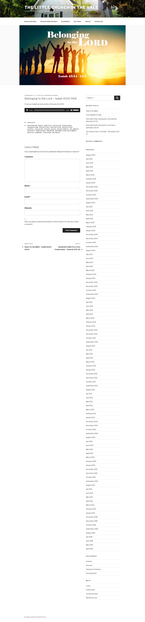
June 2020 (89, 445)
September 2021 (92, 386)
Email (28, 197)
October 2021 (91, 382)
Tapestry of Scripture (93, 569)
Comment (29, 157)
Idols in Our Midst (92, 111)
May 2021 (89, 402)
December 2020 (92, 421)
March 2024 (90, 270)
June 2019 (89, 493)
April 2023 (89, 314)
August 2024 (90, 250)
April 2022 (89, 358)
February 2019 (91, 509)
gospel (30, 129)
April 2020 (89, 453)
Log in (88, 586)
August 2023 (90, 298)
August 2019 (90, 485)
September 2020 (92, 433)
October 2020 (91, 429)
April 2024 (89, 266)
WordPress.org (91, 598)
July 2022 (89, 350)
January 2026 (90, 183)
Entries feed (90, 590)
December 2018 (91, 517)
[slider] (76, 110)
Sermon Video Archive (48, 21)
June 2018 (89, 541)
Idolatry (39, 129)
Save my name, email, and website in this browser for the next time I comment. (52, 223)
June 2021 (89, 398)
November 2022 (92, 334)
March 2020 (90, 457)
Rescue (30, 132)
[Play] (27, 110)
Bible (40, 125)
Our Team (77, 21)
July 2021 (89, 394)
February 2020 (91, 461)
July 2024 (89, 254)
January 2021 (90, 417)
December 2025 (92, 187)
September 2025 (92, 199)
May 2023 (89, 310)
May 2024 (89, 262)
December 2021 (91, 374)
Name (28, 186)
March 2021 (90, 409)
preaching (41, 131)
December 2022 (92, 330)
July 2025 (89, 207)
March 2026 (90, 175)
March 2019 (90, 505)
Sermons (89, 565)
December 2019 (91, 469)
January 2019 (90, 513)
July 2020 (89, 441)
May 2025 (89, 215)
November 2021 (91, 378)
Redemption (60, 131)
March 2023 (90, 318)
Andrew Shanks (51, 95)
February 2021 (91, 413)
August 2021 (90, 390)
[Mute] (71, 110)
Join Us (87, 21)
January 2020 (90, 465)
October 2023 (91, 290)
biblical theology (52, 125)
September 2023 (92, 294)
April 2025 (89, 218)
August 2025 (90, 203)
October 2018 (91, 525)
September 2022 (92, 342)
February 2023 (91, 322)
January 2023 (90, 326)
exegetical (44, 127)
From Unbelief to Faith (93, 115)
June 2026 (89, 163)
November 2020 (92, 425)
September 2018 (92, 529)
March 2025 (90, 222)
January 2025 (90, 230)
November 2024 (92, 238)
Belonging (32, 125)
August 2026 (90, 155)
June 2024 (89, 258)
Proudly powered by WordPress (35, 617)
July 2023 (89, 302)
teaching (47, 132)
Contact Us (98, 21)
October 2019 (91, 477)
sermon (38, 132)
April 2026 (89, 171)
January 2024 (90, 278)
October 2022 (91, 338)
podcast (31, 122)
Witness (56, 132)
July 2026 (89, 159)
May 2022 (89, 354)
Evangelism (32, 127)
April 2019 (89, 501)
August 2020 (90, 437)
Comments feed (92, 594)
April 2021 (89, 405)
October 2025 (91, 195)
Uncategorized (91, 573)
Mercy (76, 129)
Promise (50, 131)
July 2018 (89, 537)
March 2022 (90, 362)
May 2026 (89, 167)
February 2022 (91, 366)
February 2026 (91, 179)
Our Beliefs (65, 21)
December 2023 (92, 282)
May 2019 (89, 497)
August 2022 (90, 346)
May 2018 (89, 545)
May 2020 (89, 449)
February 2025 (91, 226)
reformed (71, 131)
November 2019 (91, 473)
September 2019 (92, 481)
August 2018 (90, 533)
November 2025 (92, 191)
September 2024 (92, 246)
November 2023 (92, 286)
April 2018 (89, 549)
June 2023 (89, 306)
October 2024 (91, 242)
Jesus (53, 129)
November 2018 (91, 521)
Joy (71, 129)
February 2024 (91, 274)
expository (67, 127)
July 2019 (89, 489)
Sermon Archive (30, 21)
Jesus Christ (63, 129)
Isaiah (47, 129)
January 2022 (90, 370)
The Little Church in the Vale (62, 7)
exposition (56, 127)
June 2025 (89, 211)
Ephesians (67, 125)
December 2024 (92, 234)
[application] (52, 110)
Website (28, 208)
